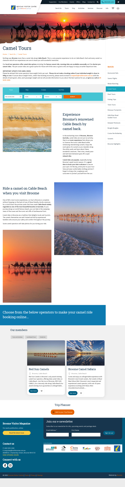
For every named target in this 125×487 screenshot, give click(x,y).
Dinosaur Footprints (114, 110)
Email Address (51, 430)
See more (33, 391)
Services (90, 8)
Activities (81, 8)
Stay (73, 8)
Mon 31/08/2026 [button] (9, 97)
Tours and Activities (17, 337)
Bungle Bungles (113, 128)
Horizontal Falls (113, 73)
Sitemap (40, 475)
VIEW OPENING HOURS (11, 455)
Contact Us (91, 2)
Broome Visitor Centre (15, 475)
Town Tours (112, 105)
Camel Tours (112, 89)
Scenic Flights (112, 78)
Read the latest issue (16, 433)
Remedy (119, 475)
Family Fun (42, 337)
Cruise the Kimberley (115, 133)
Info (107, 8)
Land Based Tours (31, 337)
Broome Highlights (114, 144)
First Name (75, 430)
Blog (83, 2)
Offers (78, 2)
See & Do (58, 8)
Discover (99, 8)
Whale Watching (113, 84)
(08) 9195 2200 (109, 2)
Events (72, 2)
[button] (11, 90)
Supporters (52, 2)
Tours (67, 8)
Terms (27, 475)
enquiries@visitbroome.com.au (82, 75)
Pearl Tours (111, 94)
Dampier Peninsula (114, 123)
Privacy (33, 475)
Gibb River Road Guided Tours (113, 116)
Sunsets (110, 139)
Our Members (63, 2)
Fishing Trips (112, 99)
